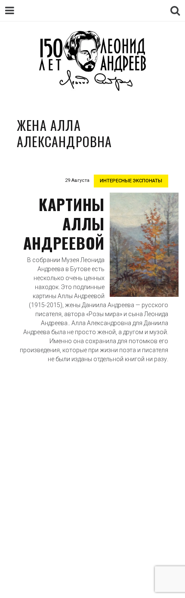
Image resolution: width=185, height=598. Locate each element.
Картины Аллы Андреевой (64, 223)
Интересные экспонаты (131, 181)
